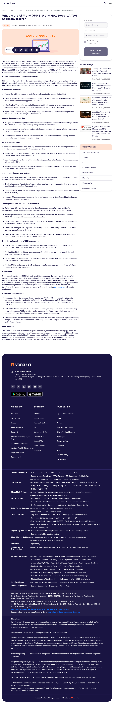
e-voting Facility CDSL (40, 563)
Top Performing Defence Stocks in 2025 (47, 521)
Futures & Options (41, 423)
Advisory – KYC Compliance (61, 560)
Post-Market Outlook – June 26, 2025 (46, 512)
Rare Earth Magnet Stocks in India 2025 (72, 515)
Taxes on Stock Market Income (43, 495)
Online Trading (37, 492)
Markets (85, 178)
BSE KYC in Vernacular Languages (70, 569)
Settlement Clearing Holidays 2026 (72, 537)
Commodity (87, 183)
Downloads (61, 459)
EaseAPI (37, 450)
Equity (33, 586)
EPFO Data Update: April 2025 (43, 524)
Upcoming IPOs (40, 432)
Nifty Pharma (93, 483)
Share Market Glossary (66, 432)
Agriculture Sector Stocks (41, 502)
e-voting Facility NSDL (83, 560)
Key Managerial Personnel (50, 566)
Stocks (19, 10)
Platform (60, 446)
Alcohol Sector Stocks (60, 499)
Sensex (52, 483)
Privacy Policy (62, 455)
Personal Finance (89, 168)
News (59, 423)
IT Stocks (45, 499)
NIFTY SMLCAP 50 (92, 486)
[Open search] (105, 3)
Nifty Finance (72, 483)
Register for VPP (17, 453)
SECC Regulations (83, 579)
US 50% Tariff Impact (39, 528)
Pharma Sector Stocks (62, 502)
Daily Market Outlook (39, 508)
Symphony (35, 544)
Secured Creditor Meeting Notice (44, 531)
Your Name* (88, 20)
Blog (11, 10)
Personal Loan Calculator (41, 476)
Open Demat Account (65, 414)
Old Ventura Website (19, 443)
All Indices (35, 483)
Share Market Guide (65, 427)
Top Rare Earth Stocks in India (43, 515)
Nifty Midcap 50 (59, 486)
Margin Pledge (73, 557)
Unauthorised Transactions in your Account (48, 557)
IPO (83, 163)
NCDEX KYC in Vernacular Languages (45, 576)
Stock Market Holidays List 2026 (44, 537)
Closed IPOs (39, 437)
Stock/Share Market (84, 492)
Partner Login (16, 457)
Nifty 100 (47, 486)
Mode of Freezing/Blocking (42, 579)
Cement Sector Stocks (57, 505)
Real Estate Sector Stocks (78, 505)
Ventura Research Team (23, 25)
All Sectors (35, 499)
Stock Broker (36, 582)
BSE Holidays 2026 (55, 541)
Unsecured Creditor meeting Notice (74, 531)
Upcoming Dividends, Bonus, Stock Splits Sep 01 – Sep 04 (54, 518)
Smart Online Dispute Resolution (64, 563)
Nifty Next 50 (36, 486)
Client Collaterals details (64, 579)
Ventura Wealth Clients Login (22, 448)
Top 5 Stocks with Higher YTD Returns (80, 521)
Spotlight (61, 437)
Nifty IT (83, 483)
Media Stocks (76, 499)
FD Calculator (71, 476)
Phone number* (89, 31)
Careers (14, 423)
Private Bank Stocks (81, 502)
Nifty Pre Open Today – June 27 (62, 508)
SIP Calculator (55, 479)
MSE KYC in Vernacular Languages (75, 576)
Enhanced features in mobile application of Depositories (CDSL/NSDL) (59, 547)
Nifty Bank (61, 483)
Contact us (15, 418)
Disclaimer (53, 586)
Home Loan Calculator (73, 473)
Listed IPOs (38, 441)
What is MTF (62, 495)
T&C (58, 450)
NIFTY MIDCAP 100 (75, 486)
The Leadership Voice (90, 152)
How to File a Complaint (72, 566)
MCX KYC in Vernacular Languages (72, 573)
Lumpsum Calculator (71, 479)
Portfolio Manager (50, 582)
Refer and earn (17, 427)
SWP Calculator (57, 473)
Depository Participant (84, 582)
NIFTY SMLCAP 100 (39, 489)
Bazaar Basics (62, 441)
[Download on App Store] (35, 394)
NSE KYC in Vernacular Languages (44, 573)
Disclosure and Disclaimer (88, 563)
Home (4, 10)
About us (14, 414)
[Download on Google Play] (18, 394)
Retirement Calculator (40, 473)
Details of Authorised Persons (43, 569)
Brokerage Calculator (39, 479)
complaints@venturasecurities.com (64, 612)
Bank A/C (34, 566)
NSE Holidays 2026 (38, 541)
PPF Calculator (58, 476)
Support (14, 432)
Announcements (89, 188)
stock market (59, 287)
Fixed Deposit (39, 446)
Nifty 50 (44, 483)
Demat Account (55, 492)
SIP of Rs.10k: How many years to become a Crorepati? (78, 524)
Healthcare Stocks (38, 505)
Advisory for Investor (88, 557)
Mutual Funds (87, 173)
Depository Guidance (39, 560)
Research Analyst (67, 582)
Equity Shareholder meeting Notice (45, 534)
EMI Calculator (84, 476)
